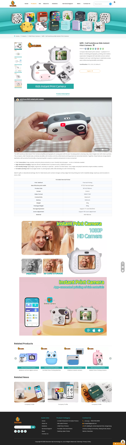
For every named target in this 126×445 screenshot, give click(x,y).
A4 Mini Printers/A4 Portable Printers (68, 421)
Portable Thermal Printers (64, 428)
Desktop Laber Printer (63, 431)
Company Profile (29, 404)
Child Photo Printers (63, 426)
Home (43, 421)
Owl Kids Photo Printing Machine (28, 370)
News (43, 431)
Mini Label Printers (62, 423)
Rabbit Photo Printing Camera (74, 370)
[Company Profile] (29, 392)
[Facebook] (15, 431)
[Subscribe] (33, 427)
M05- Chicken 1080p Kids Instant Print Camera (98, 370)
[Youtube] (22, 431)
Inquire (89, 71)
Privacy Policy (87, 442)
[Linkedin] (18, 431)
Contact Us (45, 434)
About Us (44, 423)
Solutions (44, 426)
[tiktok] (25, 431)
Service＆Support (47, 428)
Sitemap (79, 442)
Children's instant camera (51, 370)
